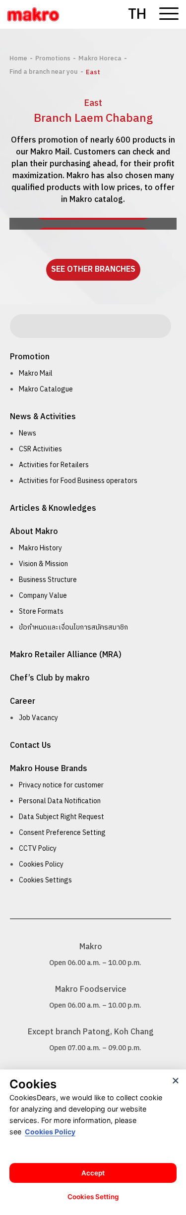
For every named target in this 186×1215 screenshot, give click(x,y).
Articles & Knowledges (53, 508)
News (27, 433)
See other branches (93, 269)
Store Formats (41, 611)
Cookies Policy (41, 864)
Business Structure (48, 579)
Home (18, 58)
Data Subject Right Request (61, 817)
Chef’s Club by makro (50, 678)
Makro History (40, 548)
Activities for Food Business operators (78, 480)
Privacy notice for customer (61, 785)
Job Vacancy (38, 718)
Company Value (43, 595)
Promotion (30, 357)
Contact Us (30, 745)
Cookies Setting (93, 1197)
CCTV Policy (38, 848)
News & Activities (43, 417)
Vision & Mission (43, 564)
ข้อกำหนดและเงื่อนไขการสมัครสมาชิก (73, 627)
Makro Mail (36, 373)
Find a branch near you (43, 71)
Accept (93, 1173)
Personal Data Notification (60, 801)
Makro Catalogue (46, 389)
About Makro (34, 531)
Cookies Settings (45, 880)
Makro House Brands (48, 769)
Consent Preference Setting (62, 832)
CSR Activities (40, 449)
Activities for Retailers (54, 465)
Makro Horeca (100, 58)
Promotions (52, 58)
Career (22, 701)
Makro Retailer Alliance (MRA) (66, 655)
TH (137, 14)
